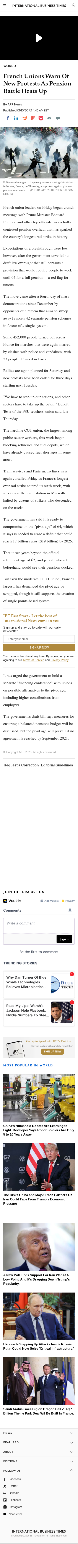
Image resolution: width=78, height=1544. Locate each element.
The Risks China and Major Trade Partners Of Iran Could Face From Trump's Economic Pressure (37, 1199)
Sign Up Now (52, 1051)
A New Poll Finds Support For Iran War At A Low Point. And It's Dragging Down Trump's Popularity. (36, 1279)
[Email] (49, 118)
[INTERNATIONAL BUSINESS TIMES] (39, 6)
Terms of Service (33, 660)
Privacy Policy (59, 660)
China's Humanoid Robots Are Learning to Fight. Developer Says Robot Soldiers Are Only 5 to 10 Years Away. (38, 1130)
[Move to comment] (58, 118)
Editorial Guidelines (57, 765)
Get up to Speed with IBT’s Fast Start (49, 1041)
